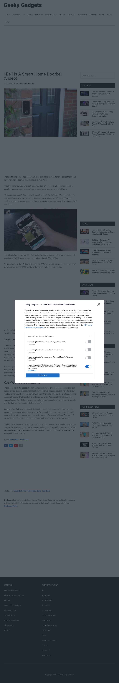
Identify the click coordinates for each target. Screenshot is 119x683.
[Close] (100, 305)
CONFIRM (42, 375)
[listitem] (59, 336)
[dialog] (59, 341)
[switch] (88, 341)
